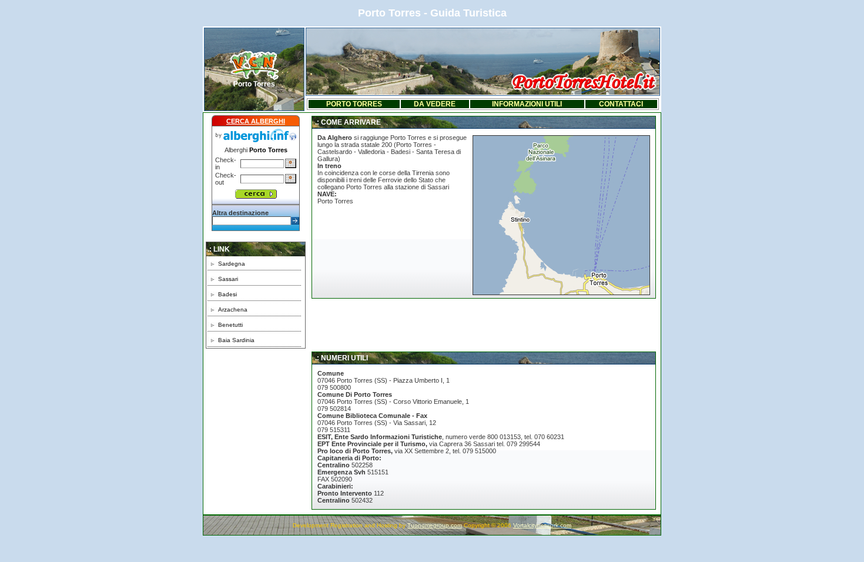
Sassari (228, 279)
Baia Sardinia (236, 340)
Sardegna (231, 263)
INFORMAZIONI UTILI (527, 104)
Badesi (227, 294)
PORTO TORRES (354, 104)
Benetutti (230, 325)
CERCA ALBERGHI (255, 121)
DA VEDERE (435, 104)
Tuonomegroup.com (434, 525)
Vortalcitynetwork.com (542, 525)
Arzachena (232, 309)
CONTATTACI (621, 104)
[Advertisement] (255, 422)
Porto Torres (254, 84)
